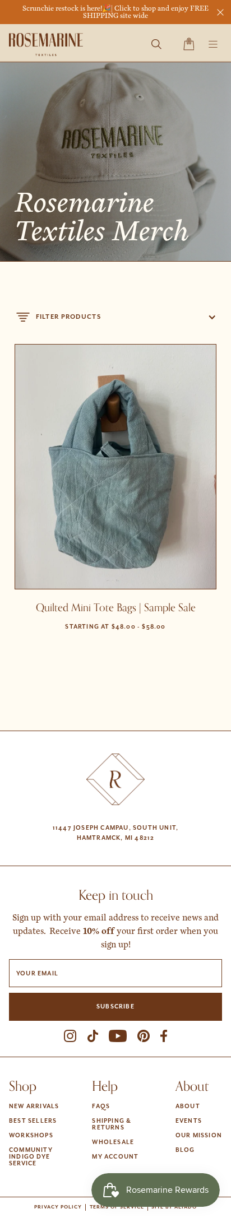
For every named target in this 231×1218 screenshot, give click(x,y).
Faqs (101, 1106)
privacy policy (58, 1207)
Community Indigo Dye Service (31, 1157)
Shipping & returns (111, 1124)
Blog (185, 1150)
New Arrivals (34, 1106)
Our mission (198, 1135)
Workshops (31, 1135)
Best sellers (33, 1121)
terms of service (117, 1207)
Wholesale (113, 1142)
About (187, 1106)
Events (188, 1121)
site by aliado (174, 1207)
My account (115, 1157)
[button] (189, 44)
